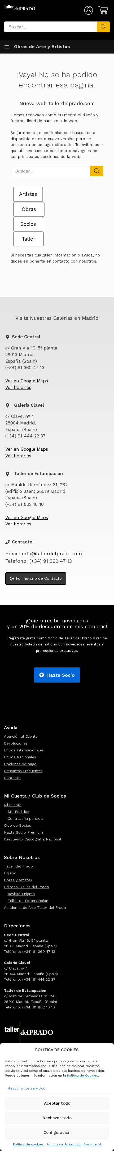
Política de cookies (28, 1144)
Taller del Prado (18, 866)
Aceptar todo (57, 1103)
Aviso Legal (92, 1144)
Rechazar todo (57, 1117)
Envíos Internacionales (24, 750)
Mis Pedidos (18, 811)
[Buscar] (103, 26)
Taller (28, 239)
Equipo (10, 873)
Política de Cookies (82, 1075)
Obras (29, 209)
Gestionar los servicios (26, 1088)
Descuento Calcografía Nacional (32, 839)
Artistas (28, 194)
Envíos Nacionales (20, 757)
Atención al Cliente (21, 736)
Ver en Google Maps (26, 380)
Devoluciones (16, 743)
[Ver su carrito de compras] (102, 10)
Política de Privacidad (63, 1144)
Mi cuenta (12, 805)
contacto (60, 261)
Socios (28, 224)
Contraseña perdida (25, 818)
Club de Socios (17, 825)
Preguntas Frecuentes (23, 771)
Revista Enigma (21, 894)
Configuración (57, 1132)
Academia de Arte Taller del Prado (35, 907)
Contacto (12, 778)
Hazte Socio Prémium (23, 832)
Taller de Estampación (28, 900)
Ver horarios (18, 387)
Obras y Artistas (18, 880)
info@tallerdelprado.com (52, 554)
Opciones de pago (20, 764)
